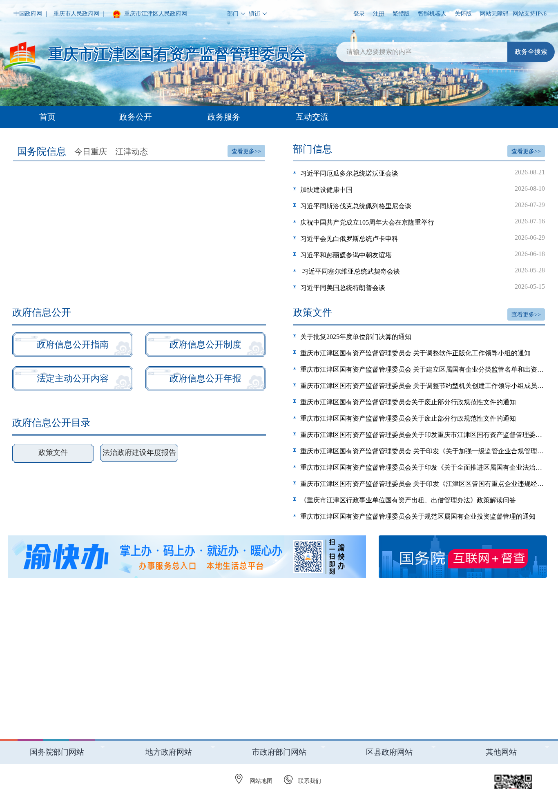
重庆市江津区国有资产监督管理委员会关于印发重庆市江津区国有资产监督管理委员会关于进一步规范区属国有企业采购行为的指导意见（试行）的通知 (422, 434)
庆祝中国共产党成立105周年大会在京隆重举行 (422, 222)
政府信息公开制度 (205, 344)
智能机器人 (432, 14)
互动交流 (312, 116)
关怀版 (463, 14)
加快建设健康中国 (422, 189)
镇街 (254, 14)
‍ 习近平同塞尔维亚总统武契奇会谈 (422, 271)
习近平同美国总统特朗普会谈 (422, 287)
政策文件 (53, 452)
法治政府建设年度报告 (139, 452)
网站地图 (261, 781)
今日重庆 (90, 151)
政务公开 (135, 116)
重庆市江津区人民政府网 (155, 14)
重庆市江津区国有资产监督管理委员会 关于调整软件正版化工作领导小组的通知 (415, 353)
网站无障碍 (494, 14)
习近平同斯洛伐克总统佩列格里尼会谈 (422, 205)
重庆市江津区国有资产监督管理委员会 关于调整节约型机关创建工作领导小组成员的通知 (422, 385)
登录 (359, 14)
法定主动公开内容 (73, 378)
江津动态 (131, 151)
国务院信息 (41, 151)
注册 (378, 14)
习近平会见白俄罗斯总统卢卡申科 (422, 238)
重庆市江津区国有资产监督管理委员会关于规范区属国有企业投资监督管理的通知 (418, 516)
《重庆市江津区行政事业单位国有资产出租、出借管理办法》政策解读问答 (408, 500)
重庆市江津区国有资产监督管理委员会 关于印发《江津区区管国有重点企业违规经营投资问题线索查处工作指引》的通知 (422, 483)
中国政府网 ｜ (31, 14)
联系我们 (309, 781)
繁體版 (401, 14)
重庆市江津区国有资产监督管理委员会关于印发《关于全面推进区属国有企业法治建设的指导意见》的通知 (422, 467)
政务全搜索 (531, 51)
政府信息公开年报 (205, 378)
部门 (233, 14)
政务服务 (224, 116)
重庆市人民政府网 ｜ (80, 14)
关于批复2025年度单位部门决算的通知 (355, 336)
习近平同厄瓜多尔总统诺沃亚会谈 (422, 173)
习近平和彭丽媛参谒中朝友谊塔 (422, 254)
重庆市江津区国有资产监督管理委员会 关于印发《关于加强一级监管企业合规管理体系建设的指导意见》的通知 (422, 451)
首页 (47, 116)
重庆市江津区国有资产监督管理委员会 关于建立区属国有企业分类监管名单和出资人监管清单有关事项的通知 (422, 369)
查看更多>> (246, 151)
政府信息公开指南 (73, 344)
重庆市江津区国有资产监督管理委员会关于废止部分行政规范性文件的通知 (408, 402)
